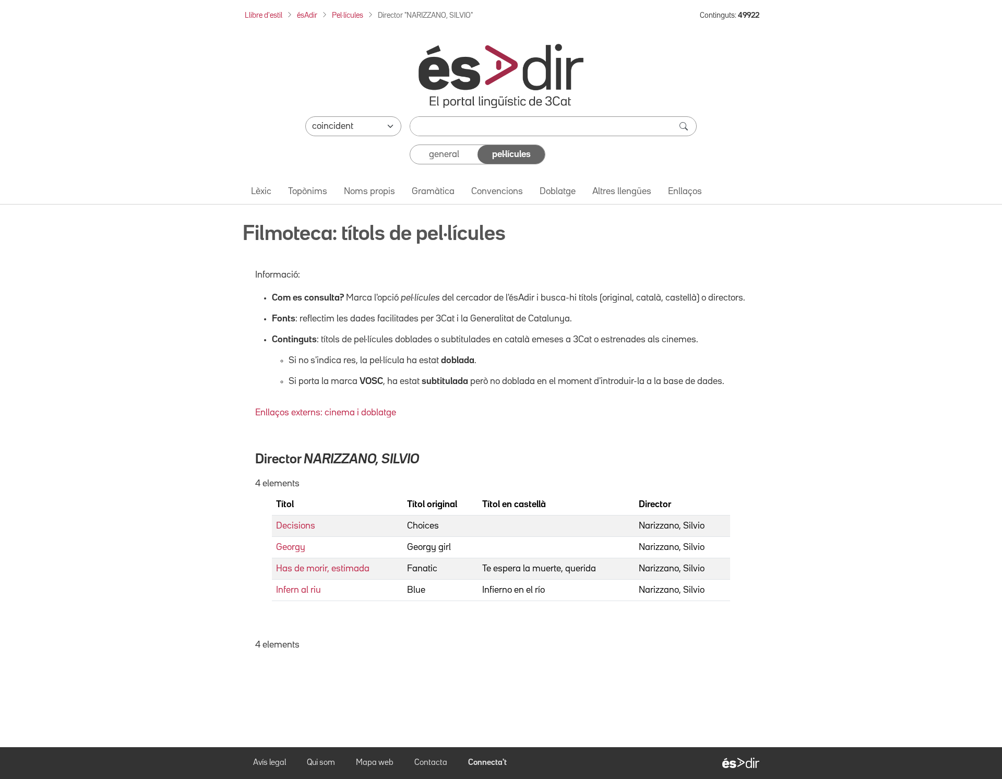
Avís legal (269, 762)
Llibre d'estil (263, 15)
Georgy (290, 547)
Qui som (321, 762)
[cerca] (684, 126)
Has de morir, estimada (322, 569)
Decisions (295, 526)
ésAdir (307, 15)
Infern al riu (298, 590)
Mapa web (374, 762)
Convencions (497, 191)
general (444, 154)
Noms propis (369, 191)
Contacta (430, 762)
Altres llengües (621, 191)
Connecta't (487, 762)
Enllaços (685, 191)
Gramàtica (433, 191)
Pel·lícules (347, 15)
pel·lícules (511, 154)
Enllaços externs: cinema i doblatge (325, 413)
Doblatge (558, 191)
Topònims (307, 191)
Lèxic (261, 191)
